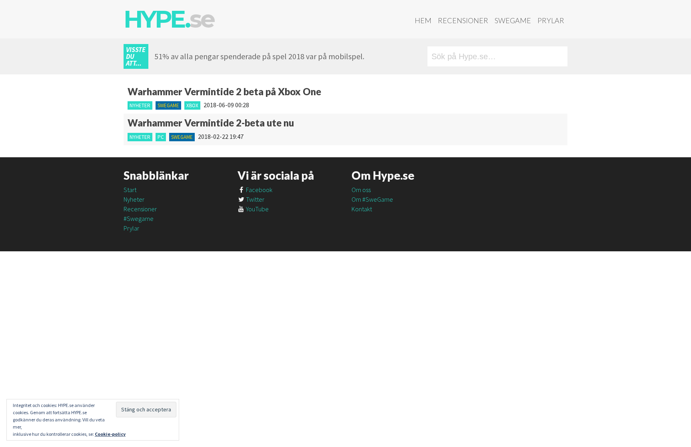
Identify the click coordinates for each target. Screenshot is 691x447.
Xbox (192, 105)
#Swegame (139, 218)
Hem (423, 20)
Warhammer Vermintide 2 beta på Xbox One (224, 91)
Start (130, 190)
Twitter (254, 199)
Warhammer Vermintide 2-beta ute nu (211, 122)
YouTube (257, 209)
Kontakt (361, 209)
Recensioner (463, 20)
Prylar (550, 20)
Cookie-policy (110, 434)
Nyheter (140, 105)
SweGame (513, 20)
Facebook (258, 190)
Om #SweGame (372, 199)
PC (161, 137)
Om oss (361, 190)
